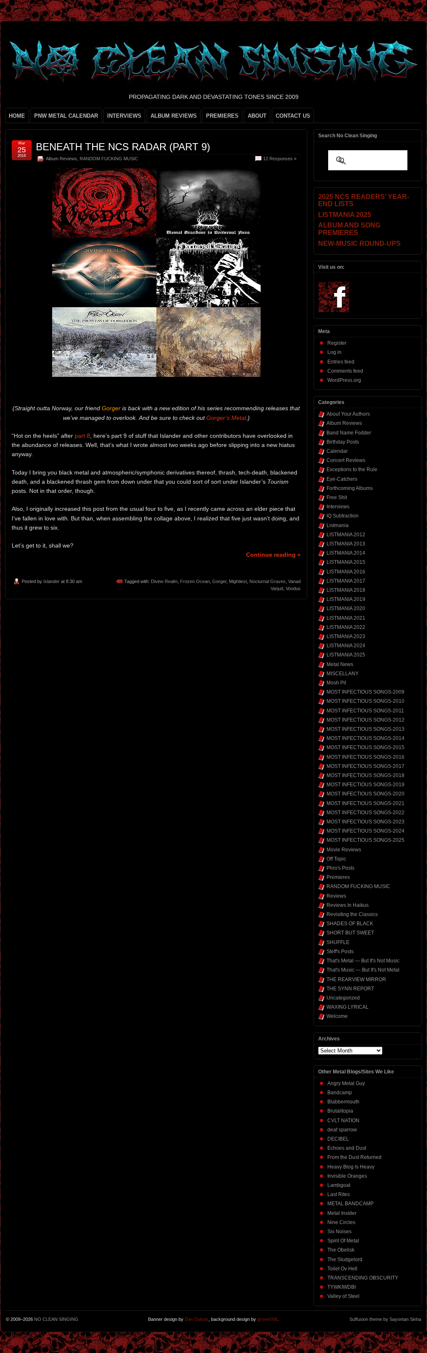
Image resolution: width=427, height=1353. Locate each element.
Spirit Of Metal (343, 1241)
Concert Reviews (346, 460)
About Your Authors (348, 414)
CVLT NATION (343, 1120)
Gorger (219, 581)
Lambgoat (338, 1185)
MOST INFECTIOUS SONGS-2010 (365, 701)
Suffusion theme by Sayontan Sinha (385, 1319)
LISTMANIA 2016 (346, 572)
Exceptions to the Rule (352, 469)
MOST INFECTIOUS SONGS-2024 (365, 831)
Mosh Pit (336, 683)
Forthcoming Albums (350, 488)
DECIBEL (338, 1139)
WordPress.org (344, 380)
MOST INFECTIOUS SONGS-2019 (365, 785)
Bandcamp (339, 1093)
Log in (334, 352)
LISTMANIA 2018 (346, 590)
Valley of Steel (343, 1296)
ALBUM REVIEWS (174, 116)
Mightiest (238, 581)
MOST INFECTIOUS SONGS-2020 (365, 794)
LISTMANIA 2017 (346, 581)
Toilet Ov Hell (342, 1269)
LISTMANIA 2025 (346, 655)
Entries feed (340, 362)
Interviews (338, 507)
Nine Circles (341, 1222)
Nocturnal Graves (267, 581)
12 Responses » (279, 158)
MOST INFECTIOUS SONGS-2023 (365, 822)
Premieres (338, 877)
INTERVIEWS (124, 116)
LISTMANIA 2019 (346, 599)
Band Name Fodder (349, 433)
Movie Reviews (344, 850)
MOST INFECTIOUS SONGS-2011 (365, 711)
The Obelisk (340, 1250)
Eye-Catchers (342, 479)
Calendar (337, 451)
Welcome (337, 1016)
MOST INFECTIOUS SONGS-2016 (365, 757)
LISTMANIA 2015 (346, 562)
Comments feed (345, 371)
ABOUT (257, 116)
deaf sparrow (342, 1130)
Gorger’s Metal (226, 417)
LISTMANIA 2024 (346, 646)
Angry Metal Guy (346, 1083)
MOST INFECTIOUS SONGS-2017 (365, 766)
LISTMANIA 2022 (346, 627)
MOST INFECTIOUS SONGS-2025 (365, 840)
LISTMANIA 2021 (346, 618)
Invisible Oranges (347, 1176)
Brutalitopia (340, 1111)
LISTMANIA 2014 (346, 553)
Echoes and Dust (346, 1148)
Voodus (293, 588)
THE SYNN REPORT (350, 989)
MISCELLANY (343, 673)
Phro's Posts (340, 868)
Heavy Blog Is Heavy (350, 1167)
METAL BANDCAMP (350, 1204)
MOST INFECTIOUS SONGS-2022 (365, 812)
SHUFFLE (338, 942)
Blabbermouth (343, 1102)
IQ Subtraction (343, 516)
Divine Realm (164, 581)
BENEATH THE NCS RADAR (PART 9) (123, 146)
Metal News (340, 664)
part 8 (82, 435)
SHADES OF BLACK (350, 923)
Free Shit (337, 497)
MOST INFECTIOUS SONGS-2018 (365, 775)
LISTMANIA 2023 (346, 636)
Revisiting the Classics (352, 914)
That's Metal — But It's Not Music (363, 961)
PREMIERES (222, 116)
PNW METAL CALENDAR (66, 116)
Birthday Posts (343, 442)
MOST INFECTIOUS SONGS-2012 (365, 720)
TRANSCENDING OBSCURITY (362, 1278)
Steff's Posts (340, 951)
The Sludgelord (344, 1259)
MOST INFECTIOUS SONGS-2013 (365, 729)
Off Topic (336, 859)
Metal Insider (342, 1213)
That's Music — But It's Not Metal (363, 970)
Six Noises (339, 1231)
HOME (17, 116)
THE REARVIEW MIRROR (356, 979)
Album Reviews (61, 158)
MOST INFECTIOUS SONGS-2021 (365, 803)
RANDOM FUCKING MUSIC (109, 158)
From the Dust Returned (354, 1157)
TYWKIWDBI (341, 1287)
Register (337, 343)
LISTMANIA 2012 (346, 535)
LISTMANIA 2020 (346, 608)
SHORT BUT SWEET (350, 933)
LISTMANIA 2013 (346, 544)
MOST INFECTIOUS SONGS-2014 (365, 738)
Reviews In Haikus (348, 905)
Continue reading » (273, 554)
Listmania (338, 525)
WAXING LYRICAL (348, 1007)
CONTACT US (293, 116)
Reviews (336, 896)
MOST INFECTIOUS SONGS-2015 (365, 747)
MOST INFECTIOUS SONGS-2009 (365, 692)
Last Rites (338, 1194)
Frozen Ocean (195, 581)
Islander (51, 581)
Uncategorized (343, 998)
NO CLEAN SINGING (56, 1319)
